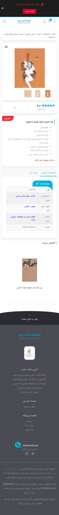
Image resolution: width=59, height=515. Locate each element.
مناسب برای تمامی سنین (25, 195)
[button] (6, 47)
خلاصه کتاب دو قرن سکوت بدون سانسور (29, 375)
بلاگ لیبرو (29, 429)
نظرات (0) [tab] (34, 172)
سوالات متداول (29, 406)
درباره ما (29, 421)
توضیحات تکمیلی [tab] (48, 172)
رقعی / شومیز (29, 206)
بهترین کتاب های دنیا (29, 392)
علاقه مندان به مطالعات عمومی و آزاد (23, 218)
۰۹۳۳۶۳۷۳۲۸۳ (30, 446)
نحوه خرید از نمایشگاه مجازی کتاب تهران (29, 383)
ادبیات (39, 34)
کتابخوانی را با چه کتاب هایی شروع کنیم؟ (29, 379)
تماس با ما (29, 425)
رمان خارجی (30, 34)
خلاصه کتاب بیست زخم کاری (29, 387)
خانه (53, 34)
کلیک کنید (29, 11)
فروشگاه (47, 34)
